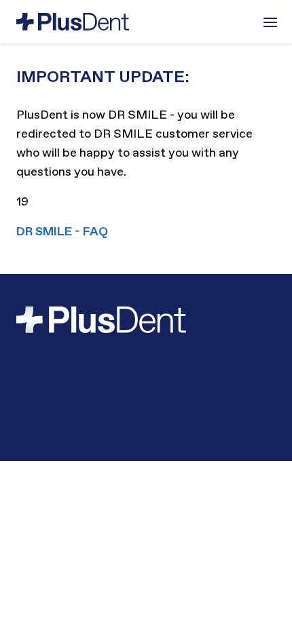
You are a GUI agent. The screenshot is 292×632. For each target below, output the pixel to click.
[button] (270, 22)
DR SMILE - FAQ (62, 232)
